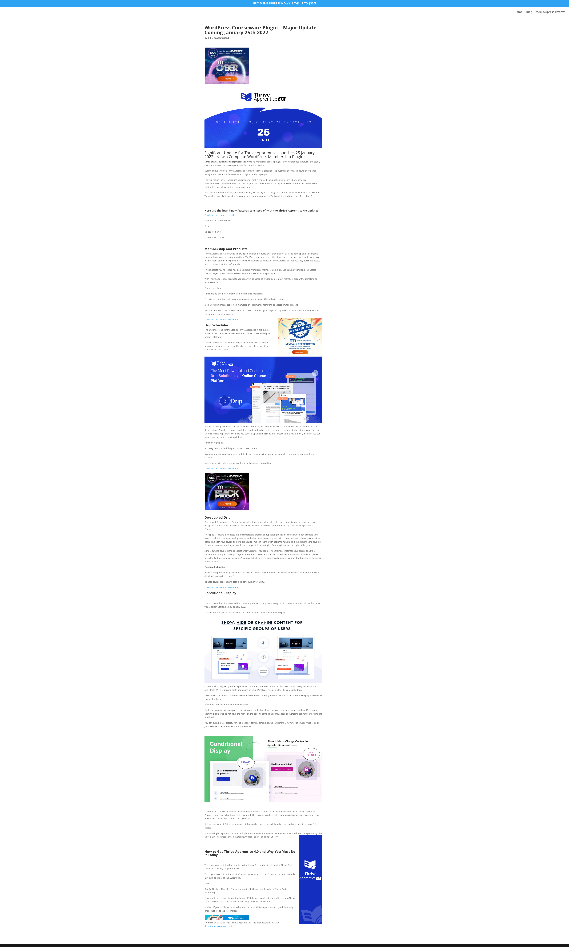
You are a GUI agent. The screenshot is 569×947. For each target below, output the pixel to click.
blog (529, 12)
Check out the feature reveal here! (221, 215)
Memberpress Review (550, 12)
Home (518, 12)
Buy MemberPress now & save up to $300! (284, 3)
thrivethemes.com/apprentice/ (219, 926)
